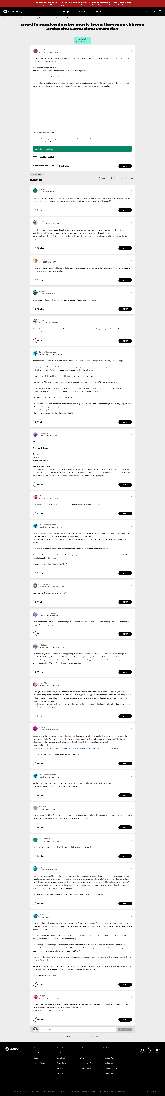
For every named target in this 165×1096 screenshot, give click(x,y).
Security (51, 156)
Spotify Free (108, 1073)
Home (16, 18)
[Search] (146, 11)
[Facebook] (157, 1050)
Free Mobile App (86, 1063)
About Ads (63, 1091)
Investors (60, 1068)
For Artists (61, 1053)
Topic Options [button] (36, 174)
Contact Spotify (86, 1068)
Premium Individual (110, 1053)
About (36, 1053)
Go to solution (83, 41)
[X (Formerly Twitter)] (149, 1050)
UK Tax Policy (103, 1091)
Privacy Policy (36, 1091)
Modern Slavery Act (89, 1091)
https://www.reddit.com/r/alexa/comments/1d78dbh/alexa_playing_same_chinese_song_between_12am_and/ (76, 748)
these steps (97, 5)
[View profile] (35, 51)
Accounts (29, 18)
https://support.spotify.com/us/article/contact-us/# (53, 1010)
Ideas (98, 11)
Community (15, 11)
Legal (7, 1091)
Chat (82, 11)
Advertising (61, 1063)
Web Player (84, 1058)
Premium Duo (108, 1058)
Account (43, 156)
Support (83, 1053)
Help (66, 11)
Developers (61, 1058)
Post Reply (125, 1029)
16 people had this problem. (44, 165)
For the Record (39, 1063)
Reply (125, 166)
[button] (131, 51)
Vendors (60, 1073)
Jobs (36, 1058)
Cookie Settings (50, 1091)
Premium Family (109, 1063)
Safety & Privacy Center (20, 1091)
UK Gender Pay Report (118, 1091)
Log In (153, 11)
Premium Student (110, 1068)
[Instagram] (142, 1050)
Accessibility (74, 1091)
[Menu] (160, 11)
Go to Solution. (47, 149)
